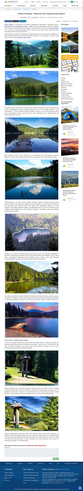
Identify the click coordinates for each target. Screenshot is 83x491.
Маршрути (34, 9)
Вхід (27, 1)
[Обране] (69, 2)
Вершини (33, 5)
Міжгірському (8, 26)
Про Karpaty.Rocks (9, 475)
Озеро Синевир (9, 24)
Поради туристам (66, 97)
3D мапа (46, 1)
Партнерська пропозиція (71, 463)
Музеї (64, 5)
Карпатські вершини (67, 83)
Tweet (16, 21)
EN (74, 1)
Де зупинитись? (27, 9)
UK (71, 1)
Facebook (9, 21)
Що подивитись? (17, 9)
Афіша (63, 80)
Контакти (7, 480)
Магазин (64, 87)
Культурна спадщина (67, 85)
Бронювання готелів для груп (30, 480)
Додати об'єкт (8, 477)
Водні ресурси (65, 82)
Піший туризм (65, 95)
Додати (33, 1)
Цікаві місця (75, 5)
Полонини (55, 5)
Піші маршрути (21, 5)
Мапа (39, 1)
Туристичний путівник (67, 98)
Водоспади (44, 5)
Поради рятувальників (29, 477)
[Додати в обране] (28, 21)
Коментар (7, 447)
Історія (63, 78)
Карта (50, 463)
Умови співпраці (9, 472)
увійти (29, 445)
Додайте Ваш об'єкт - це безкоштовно (66, 480)
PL (77, 1)
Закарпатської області (21, 26)
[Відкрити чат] (80, 488)
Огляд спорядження (67, 93)
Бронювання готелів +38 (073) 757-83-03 (53, 483)
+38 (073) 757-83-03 (59, 1)
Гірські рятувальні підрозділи (31, 475)
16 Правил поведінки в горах (30, 472)
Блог (58, 463)
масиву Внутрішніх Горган (23, 37)
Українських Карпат (54, 28)
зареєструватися (40, 445)
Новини (64, 91)
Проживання (8, 5)
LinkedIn (23, 21)
